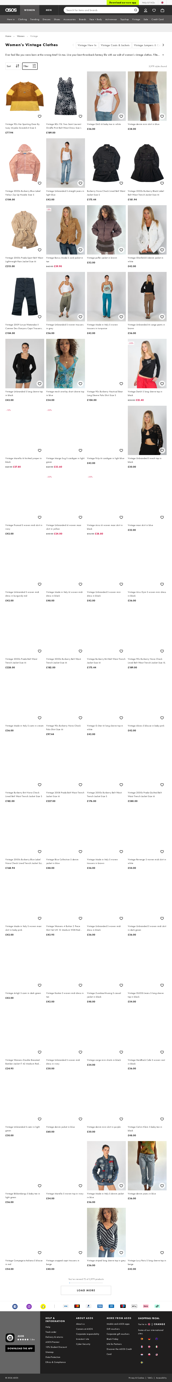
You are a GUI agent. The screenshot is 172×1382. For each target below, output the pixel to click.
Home (8, 36)
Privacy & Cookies (136, 1377)
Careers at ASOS (84, 1328)
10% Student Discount (56, 1346)
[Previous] (73, 45)
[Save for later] (40, 116)
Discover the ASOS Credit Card (119, 1351)
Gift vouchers (113, 1328)
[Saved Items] (154, 10)
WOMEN (29, 10)
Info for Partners (114, 1343)
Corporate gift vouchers (118, 1333)
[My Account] (145, 10)
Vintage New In (87, 45)
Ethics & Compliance (56, 1362)
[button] (142, 1339)
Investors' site (82, 1338)
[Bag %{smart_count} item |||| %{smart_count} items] (162, 10)
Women (21, 36)
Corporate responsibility (87, 1333)
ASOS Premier (52, 1341)
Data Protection (53, 1357)
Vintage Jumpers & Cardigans (151, 45)
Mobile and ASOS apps (118, 1323)
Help (48, 1326)
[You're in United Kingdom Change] (162, 2)
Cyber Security (83, 1343)
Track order (51, 1331)
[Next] (163, 45)
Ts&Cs (150, 1377)
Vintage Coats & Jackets (115, 45)
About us (80, 1323)
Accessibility (161, 1377)
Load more (86, 1290)
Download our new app (122, 2)
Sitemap (49, 1351)
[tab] (10, 19)
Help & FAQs (148, 2)
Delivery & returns (54, 1336)
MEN (49, 10)
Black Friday (112, 1338)
